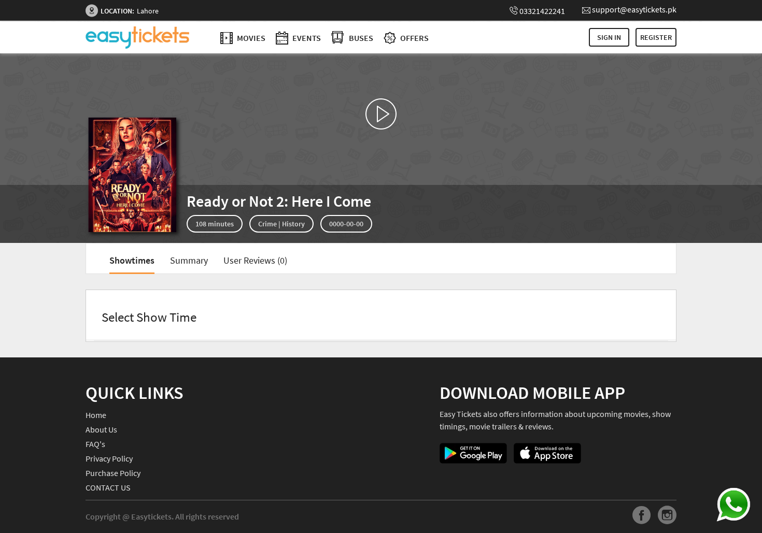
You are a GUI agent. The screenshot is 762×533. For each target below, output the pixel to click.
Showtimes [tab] (131, 260)
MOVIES (250, 38)
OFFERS (414, 38)
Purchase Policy (113, 473)
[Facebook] (641, 516)
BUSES (361, 38)
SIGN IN (609, 37)
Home (96, 415)
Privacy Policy (109, 458)
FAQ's (95, 444)
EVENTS (306, 38)
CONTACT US (108, 487)
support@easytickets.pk (634, 9)
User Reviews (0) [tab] (255, 260)
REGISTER (656, 37)
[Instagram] (667, 516)
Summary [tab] (189, 260)
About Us (101, 429)
